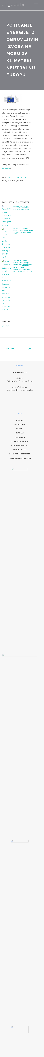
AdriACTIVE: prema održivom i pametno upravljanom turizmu (22, 208)
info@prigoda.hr (19, 372)
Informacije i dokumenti (19, 454)
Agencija (20, 429)
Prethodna (9, 349)
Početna (19, 420)
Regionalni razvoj (19, 441)
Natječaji (20, 433)
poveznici (6, 168)
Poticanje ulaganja (19, 445)
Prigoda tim (19, 424)
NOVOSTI (6, 326)
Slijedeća (31, 349)
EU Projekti (20, 437)
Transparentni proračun (20, 458)
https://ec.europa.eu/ (16, 177)
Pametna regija (19, 450)
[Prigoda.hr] (13, 5)
